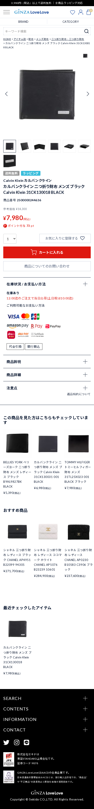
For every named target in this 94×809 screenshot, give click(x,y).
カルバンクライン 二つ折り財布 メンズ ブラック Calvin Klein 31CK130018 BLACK (17, 657)
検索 (87, 31)
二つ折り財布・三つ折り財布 (67, 39)
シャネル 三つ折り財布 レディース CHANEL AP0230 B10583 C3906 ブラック (78, 559)
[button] (88, 94)
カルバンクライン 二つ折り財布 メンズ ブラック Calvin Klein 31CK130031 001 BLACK (48, 471)
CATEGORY (71, 21)
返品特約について (79, 394)
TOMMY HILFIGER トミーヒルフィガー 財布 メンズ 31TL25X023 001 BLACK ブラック (77, 471)
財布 (30, 39)
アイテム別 (20, 39)
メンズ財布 (42, 39)
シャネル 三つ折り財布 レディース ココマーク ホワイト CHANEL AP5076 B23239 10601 (48, 559)
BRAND (23, 21)
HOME (7, 39)
